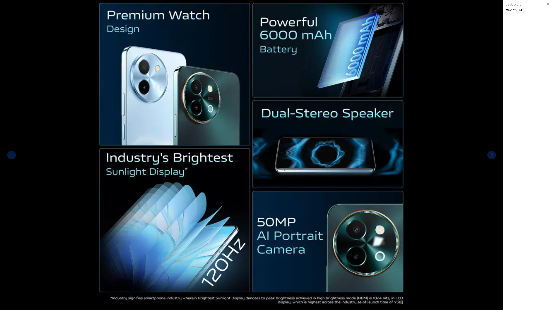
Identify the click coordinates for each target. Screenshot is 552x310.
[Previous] (11, 155)
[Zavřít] (548, 4)
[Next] (491, 155)
